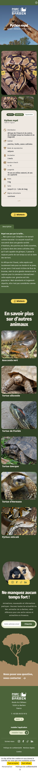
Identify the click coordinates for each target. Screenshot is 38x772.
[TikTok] (21, 582)
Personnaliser (7, 767)
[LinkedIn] (25, 582)
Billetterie (20, 215)
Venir (18, 719)
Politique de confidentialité (12, 748)
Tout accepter (13, 763)
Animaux (17, 29)
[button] (19, 73)
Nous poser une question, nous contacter (18, 676)
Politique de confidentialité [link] (26, 767)
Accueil (9, 29)
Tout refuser (26, 763)
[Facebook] (17, 582)
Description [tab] (7, 227)
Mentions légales (29, 748)
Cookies (19, 752)
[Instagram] (12, 582)
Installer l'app (17, 733)
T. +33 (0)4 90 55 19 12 (19, 714)
